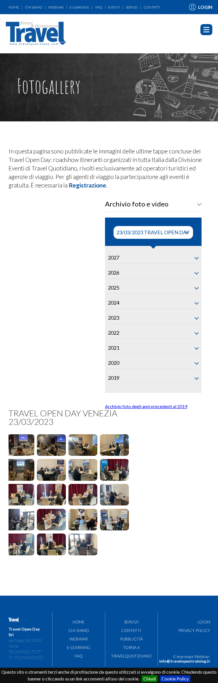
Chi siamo (33, 7)
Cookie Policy (175, 678)
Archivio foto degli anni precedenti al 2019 (146, 406)
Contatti (152, 7)
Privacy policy (194, 630)
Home (14, 7)
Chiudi (149, 678)
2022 (113, 333)
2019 (113, 378)
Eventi (114, 7)
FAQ (98, 7)
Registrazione (87, 185)
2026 (113, 272)
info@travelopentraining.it (184, 661)
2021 (113, 348)
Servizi (132, 7)
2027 (113, 257)
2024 (113, 303)
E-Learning (79, 7)
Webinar (56, 7)
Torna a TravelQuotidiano (58, 18)
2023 (113, 318)
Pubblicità (18, 18)
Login (204, 621)
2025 (113, 287)
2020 (113, 363)
